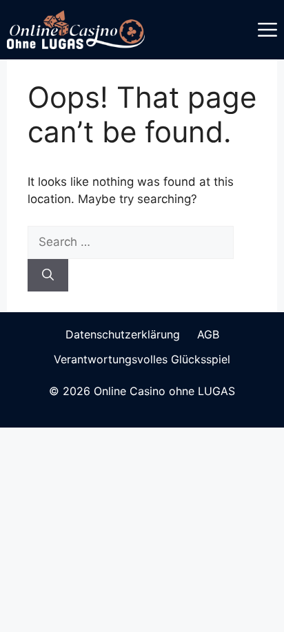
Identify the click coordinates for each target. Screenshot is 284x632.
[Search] (48, 275)
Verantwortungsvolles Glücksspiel (142, 359)
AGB (208, 334)
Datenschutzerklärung (122, 334)
